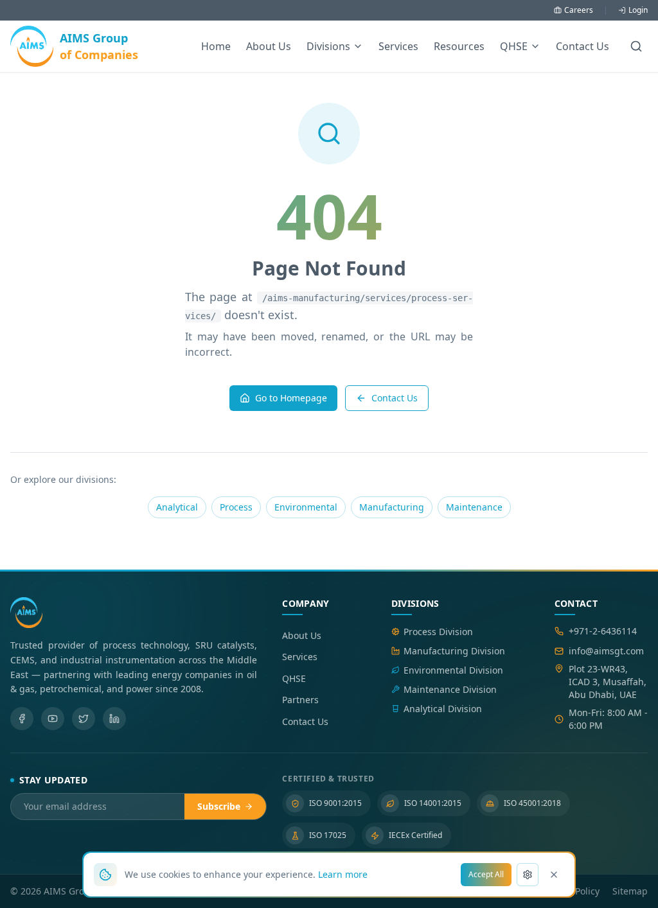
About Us (268, 46)
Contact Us (582, 46)
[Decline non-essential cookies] (554, 874)
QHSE (294, 678)
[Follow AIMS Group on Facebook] (21, 718)
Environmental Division (453, 670)
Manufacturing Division (454, 651)
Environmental (305, 507)
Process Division (438, 631)
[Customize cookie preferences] (527, 874)
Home (216, 46)
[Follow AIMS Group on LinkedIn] (114, 718)
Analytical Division (443, 709)
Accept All (486, 874)
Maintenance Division (450, 689)
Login (638, 10)
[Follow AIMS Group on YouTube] (52, 718)
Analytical (177, 507)
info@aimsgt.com (606, 651)
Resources (459, 46)
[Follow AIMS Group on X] (83, 718)
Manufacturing (391, 507)
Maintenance (474, 507)
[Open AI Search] (636, 46)
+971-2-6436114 (603, 631)
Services (398, 46)
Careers (578, 10)
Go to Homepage (291, 398)
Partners (300, 700)
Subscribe (218, 806)
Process (236, 507)
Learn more (343, 874)
